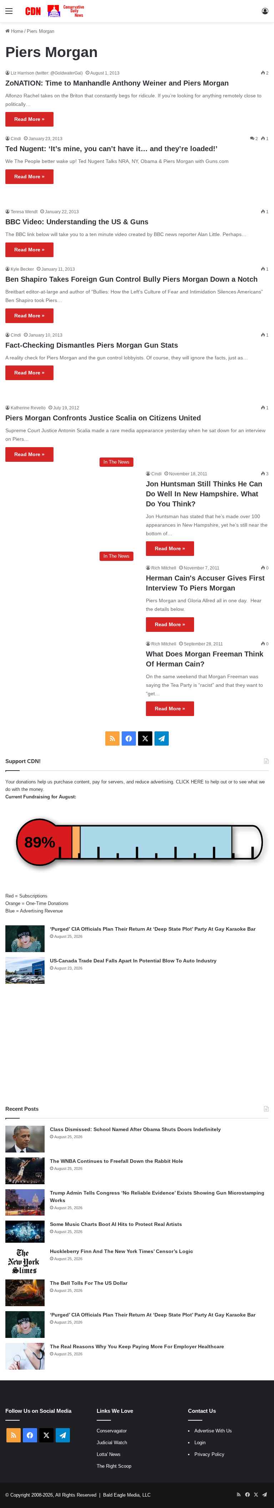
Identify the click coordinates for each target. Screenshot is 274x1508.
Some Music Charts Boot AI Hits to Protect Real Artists (116, 1224)
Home (16, 31)
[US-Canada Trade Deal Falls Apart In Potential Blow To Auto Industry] (25, 970)
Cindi (16, 138)
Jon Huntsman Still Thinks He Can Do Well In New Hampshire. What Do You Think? (204, 494)
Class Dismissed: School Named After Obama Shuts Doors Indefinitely (135, 1129)
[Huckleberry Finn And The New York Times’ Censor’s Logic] (25, 1261)
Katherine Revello (28, 407)
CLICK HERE (190, 781)
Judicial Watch (112, 1442)
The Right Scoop (114, 1466)
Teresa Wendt (24, 211)
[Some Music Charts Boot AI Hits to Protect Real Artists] (25, 1232)
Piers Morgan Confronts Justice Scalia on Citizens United (103, 418)
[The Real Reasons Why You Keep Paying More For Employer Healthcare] (25, 1356)
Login (200, 1442)
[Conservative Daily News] (56, 11)
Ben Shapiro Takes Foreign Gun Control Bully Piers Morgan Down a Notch (131, 279)
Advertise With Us (213, 1430)
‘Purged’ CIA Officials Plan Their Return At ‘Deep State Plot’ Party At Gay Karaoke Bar (152, 929)
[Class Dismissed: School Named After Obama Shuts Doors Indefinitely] (25, 1139)
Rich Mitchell (163, 568)
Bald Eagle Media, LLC (127, 1495)
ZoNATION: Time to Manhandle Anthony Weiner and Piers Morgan (117, 83)
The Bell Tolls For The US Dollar (88, 1283)
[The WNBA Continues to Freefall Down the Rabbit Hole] (25, 1170)
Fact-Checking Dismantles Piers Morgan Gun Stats (91, 345)
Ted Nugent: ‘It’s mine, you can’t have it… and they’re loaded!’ (111, 149)
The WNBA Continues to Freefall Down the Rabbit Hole (116, 1161)
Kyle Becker (22, 269)
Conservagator (112, 1430)
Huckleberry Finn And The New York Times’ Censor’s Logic (121, 1251)
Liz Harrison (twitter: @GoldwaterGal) (47, 73)
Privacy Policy (209, 1454)
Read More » (29, 119)
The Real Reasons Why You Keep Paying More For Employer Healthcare (137, 1346)
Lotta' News (109, 1454)
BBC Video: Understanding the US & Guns (76, 222)
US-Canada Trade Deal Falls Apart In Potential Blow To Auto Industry (133, 960)
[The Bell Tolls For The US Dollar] (25, 1292)
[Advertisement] (137, 1044)
